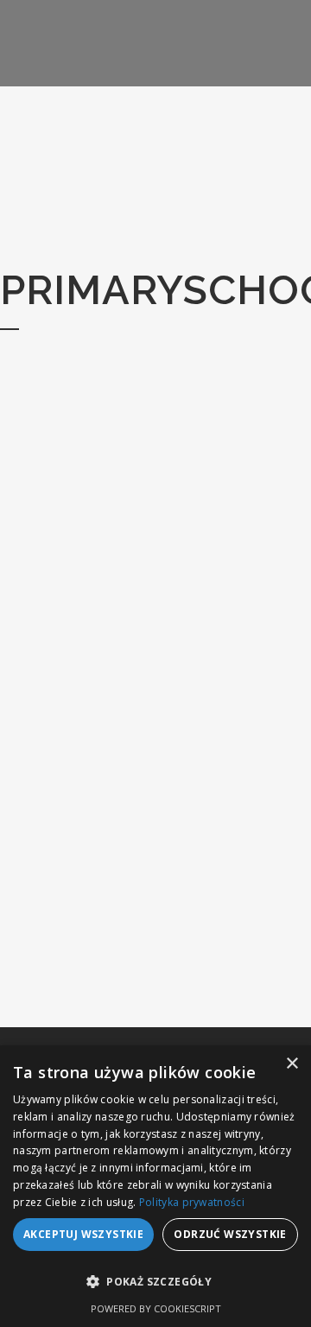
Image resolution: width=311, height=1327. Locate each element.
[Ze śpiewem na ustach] (147, 495)
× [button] (291, 1063)
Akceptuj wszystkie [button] (83, 1234)
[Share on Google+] (152, 960)
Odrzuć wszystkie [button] (230, 1234)
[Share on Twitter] (134, 960)
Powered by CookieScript (156, 1308)
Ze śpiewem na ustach (148, 634)
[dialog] (155, 1186)
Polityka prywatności (191, 1202)
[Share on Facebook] (116, 960)
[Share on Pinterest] (170, 960)
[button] (155, 1282)
